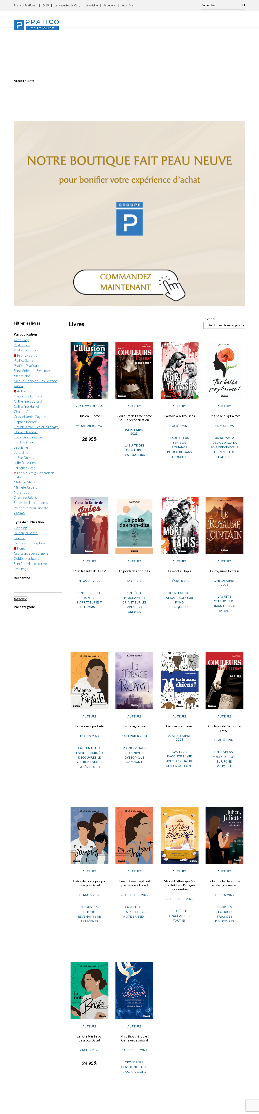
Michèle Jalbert (25, 439)
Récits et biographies (29, 495)
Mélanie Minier (25, 434)
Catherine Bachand (28, 353)
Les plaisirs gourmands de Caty (34, 427)
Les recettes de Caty (67, 5)
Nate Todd (21, 445)
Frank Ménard (24, 394)
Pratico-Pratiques (25, 5)
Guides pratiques (26, 511)
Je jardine (127, 5)
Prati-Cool (22, 297)
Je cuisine (92, 5)
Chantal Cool (23, 364)
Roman (22, 500)
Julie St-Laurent (25, 415)
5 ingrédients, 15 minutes (32, 323)
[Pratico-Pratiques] (36, 25)
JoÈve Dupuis (24, 410)
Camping (20, 480)
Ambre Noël (23, 328)
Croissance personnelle (31, 506)
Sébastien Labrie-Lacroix (32, 455)
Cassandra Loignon (28, 348)
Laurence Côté (24, 420)
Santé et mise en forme (30, 516)
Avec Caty (21, 292)
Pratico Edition (28, 307)
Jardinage (21, 521)
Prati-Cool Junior (26, 302)
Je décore (109, 5)
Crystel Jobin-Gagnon (30, 369)
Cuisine (19, 490)
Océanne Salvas (25, 450)
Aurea (18, 338)
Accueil (19, 33)
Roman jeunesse (26, 485)
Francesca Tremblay (28, 389)
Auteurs (23, 343)
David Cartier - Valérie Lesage (36, 379)
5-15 (45, 5)
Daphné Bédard (25, 374)
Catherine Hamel (26, 359)
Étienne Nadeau (26, 384)
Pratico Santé (24, 313)
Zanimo (19, 465)
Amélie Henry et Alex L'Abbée (35, 333)
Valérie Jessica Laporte (31, 460)
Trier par (209, 271)
